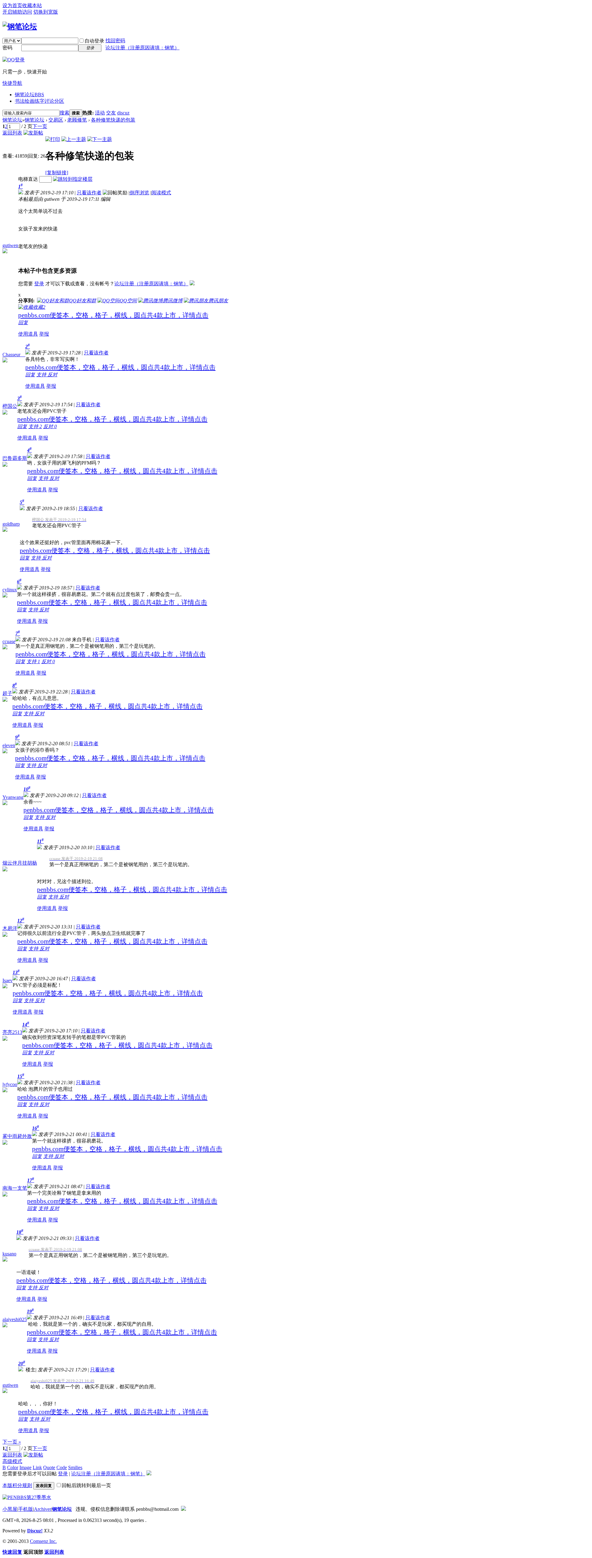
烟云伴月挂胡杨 (19, 863)
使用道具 (28, 334)
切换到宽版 (45, 11)
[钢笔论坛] (19, 27)
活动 (100, 112)
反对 (52, 374)
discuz (123, 112)
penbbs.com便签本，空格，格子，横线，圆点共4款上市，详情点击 (113, 315)
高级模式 (12, 1461)
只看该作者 (89, 192)
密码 (7, 47)
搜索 (64, 112)
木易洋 (9, 928)
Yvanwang (12, 797)
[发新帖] (33, 132)
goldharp (11, 524)
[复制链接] (56, 172)
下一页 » (11, 1441)
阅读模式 (161, 192)
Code (61, 1467)
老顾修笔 (77, 119)
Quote (49, 1467)
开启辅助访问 (17, 11)
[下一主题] (99, 139)
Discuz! (35, 1530)
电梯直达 (28, 179)
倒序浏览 (139, 192)
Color (12, 1467)
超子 (7, 693)
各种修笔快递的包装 (113, 119)
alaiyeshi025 (14, 1319)
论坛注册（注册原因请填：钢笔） (142, 47)
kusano (9, 1253)
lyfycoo (9, 1084)
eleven (8, 745)
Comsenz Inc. (43, 1541)
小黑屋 (9, 1509)
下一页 (39, 126)
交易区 (55, 119)
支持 (41, 374)
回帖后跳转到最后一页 (86, 1485)
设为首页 (12, 5)
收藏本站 (32, 5)
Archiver (42, 1509)
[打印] (52, 139)
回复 (23, 322)
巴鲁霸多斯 (14, 458)
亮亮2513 (12, 1032)
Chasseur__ (13, 354)
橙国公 (9, 406)
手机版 (25, 1509)
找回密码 (115, 40)
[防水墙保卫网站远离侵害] (183, 1509)
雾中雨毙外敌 (17, 1136)
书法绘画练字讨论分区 (39, 101)
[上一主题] (73, 139)
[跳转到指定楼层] (72, 179)
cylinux (9, 589)
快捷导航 (12, 83)
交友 (111, 112)
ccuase (8, 641)
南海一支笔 (14, 1188)
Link (37, 1467)
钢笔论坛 (29, 94)
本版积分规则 (17, 1485)
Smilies (75, 1467)
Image (25, 1467)
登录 (39, 283)
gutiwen (10, 245)
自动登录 (94, 40)
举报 (44, 334)
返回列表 (12, 132)
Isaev (7, 980)
